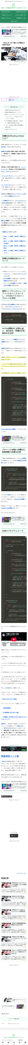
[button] (14, 835)
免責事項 (8, 688)
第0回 (2, 723)
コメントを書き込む (14, 1018)
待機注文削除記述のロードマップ (13, 112)
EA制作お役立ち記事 (7, 796)
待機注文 (3, 151)
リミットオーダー (6, 176)
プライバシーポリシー (7, 1040)
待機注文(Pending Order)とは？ (13, 110)
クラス (18, 273)
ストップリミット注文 (20, 194)
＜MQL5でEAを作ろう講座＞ (9, 699)
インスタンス (14, 309)
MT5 (2, 194)
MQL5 (9, 494)
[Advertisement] (14, 80)
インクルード (16, 306)
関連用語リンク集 (10, 756)
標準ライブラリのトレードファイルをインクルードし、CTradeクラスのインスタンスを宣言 (14, 116)
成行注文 (3, 147)
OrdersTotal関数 (19, 499)
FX (7, 761)
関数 (14, 283)
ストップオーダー (7, 171)
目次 (11, 107)
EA (9, 728)
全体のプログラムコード (11, 129)
